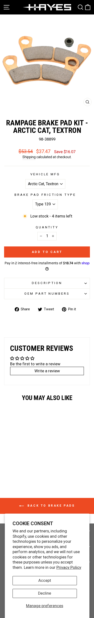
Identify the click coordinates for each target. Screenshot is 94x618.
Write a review (47, 371)
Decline (44, 593)
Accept (44, 580)
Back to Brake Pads (50, 506)
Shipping (29, 157)
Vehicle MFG (45, 174)
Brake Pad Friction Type (45, 195)
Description (47, 283)
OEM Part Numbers (47, 293)
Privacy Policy (68, 567)
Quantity (47, 227)
